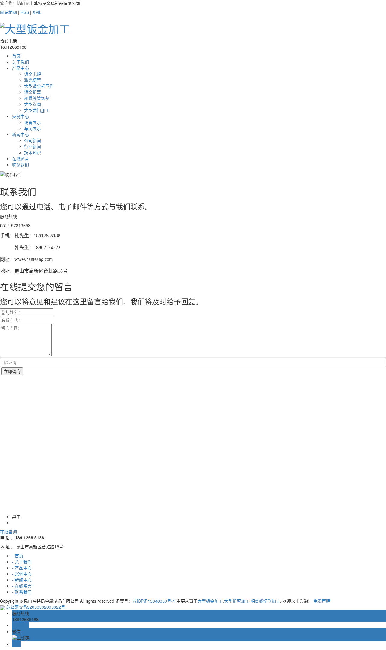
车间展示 (32, 128)
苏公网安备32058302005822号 (35, 607)
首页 (16, 56)
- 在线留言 (22, 586)
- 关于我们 (22, 562)
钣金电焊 (32, 74)
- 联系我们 (22, 592)
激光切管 (32, 80)
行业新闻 (32, 146)
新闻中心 (20, 134)
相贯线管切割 (36, 98)
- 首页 (17, 556)
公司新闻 (32, 140)
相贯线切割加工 (265, 601)
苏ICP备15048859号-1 (153, 601)
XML (37, 12)
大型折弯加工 (236, 601)
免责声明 (321, 601)
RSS (25, 12)
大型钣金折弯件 (39, 86)
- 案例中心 (22, 574)
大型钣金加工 (210, 601)
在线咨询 (8, 531)
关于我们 (20, 62)
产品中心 (20, 68)
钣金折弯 (32, 92)
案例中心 (20, 116)
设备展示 (32, 122)
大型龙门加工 (36, 110)
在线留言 (20, 158)
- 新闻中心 (22, 580)
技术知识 (32, 152)
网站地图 (8, 12)
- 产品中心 (22, 568)
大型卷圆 (32, 104)
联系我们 (20, 164)
